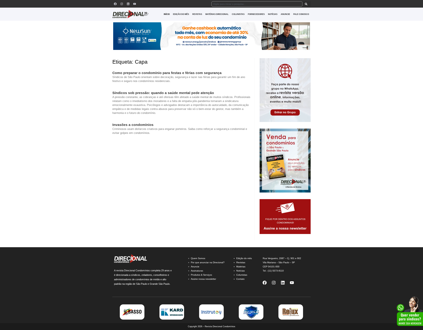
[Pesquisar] (307, 4)
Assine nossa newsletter (203, 279)
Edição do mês (244, 258)
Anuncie (195, 266)
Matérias (240, 266)
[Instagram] (121, 4)
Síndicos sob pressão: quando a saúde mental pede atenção (163, 93)
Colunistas (241, 274)
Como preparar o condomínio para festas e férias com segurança (167, 73)
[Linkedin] (128, 4)
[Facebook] (115, 4)
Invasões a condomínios (133, 125)
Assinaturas (197, 270)
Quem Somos (198, 258)
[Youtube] (134, 4)
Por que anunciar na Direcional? (208, 262)
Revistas (240, 262)
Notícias (240, 270)
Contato (240, 279)
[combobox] (257, 4)
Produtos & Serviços (201, 274)
